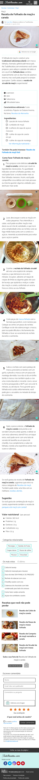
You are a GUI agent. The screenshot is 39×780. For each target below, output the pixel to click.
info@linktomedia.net (12, 741)
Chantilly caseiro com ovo (14, 581)
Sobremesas (10, 8)
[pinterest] (23, 763)
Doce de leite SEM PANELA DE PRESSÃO (19, 574)
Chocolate (23, 554)
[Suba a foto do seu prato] (26, 666)
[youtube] (18, 763)
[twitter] (10, 763)
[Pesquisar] (36, 3)
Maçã (17, 8)
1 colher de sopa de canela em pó (17, 136)
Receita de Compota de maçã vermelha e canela (27, 637)
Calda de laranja (10, 567)
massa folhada (24, 319)
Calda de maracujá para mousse (16, 571)
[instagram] (14, 763)
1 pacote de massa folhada (18, 121)
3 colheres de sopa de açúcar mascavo (18, 130)
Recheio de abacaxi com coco (15, 578)
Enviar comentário (27, 722)
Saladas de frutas (24, 546)
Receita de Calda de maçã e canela (27, 612)
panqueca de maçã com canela (14, 507)
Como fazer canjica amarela (15, 592)
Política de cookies (23, 778)
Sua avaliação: (19, 713)
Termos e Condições (18, 775)
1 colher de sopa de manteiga (19, 140)
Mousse (14, 554)
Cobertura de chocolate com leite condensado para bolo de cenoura (17, 587)
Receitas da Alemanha (20, 113)
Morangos (11, 546)
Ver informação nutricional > (19, 143)
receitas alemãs (16, 491)
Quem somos (30, 772)
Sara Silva (9, 22)
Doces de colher (25, 550)
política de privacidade (10, 722)
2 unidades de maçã (16, 124)
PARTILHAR (29, 4)
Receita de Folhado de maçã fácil (18, 151)
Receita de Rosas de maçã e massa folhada (27, 625)
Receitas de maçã (24, 485)
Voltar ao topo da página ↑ (19, 750)
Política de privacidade (9, 778)
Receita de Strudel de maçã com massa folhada (28, 648)
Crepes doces (11, 550)
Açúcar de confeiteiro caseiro (15, 595)
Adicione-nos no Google (28, 52)
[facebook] (5, 763)
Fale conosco (7, 775)
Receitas (3, 8)
